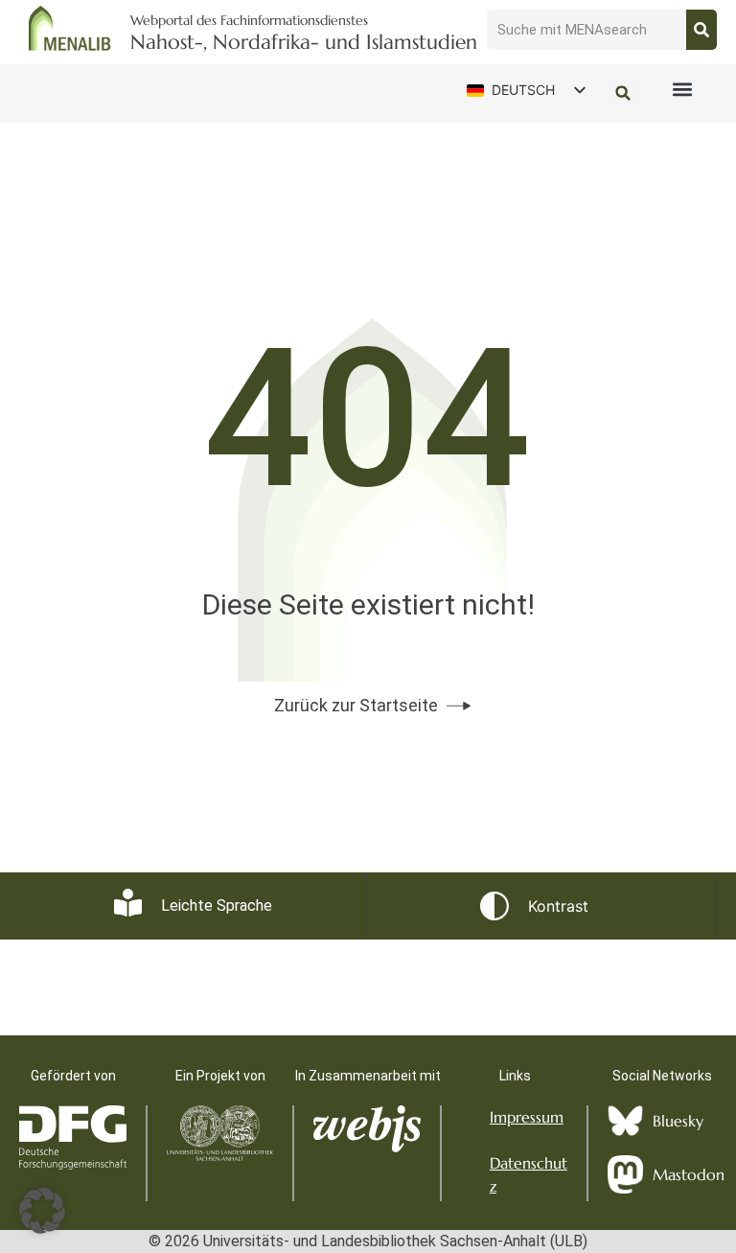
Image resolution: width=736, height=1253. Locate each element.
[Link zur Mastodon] (625, 1174)
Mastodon (688, 1174)
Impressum (527, 1116)
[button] (683, 89)
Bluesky (678, 1120)
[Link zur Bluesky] (625, 1121)
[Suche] (701, 30)
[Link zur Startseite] (70, 28)
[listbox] (525, 90)
